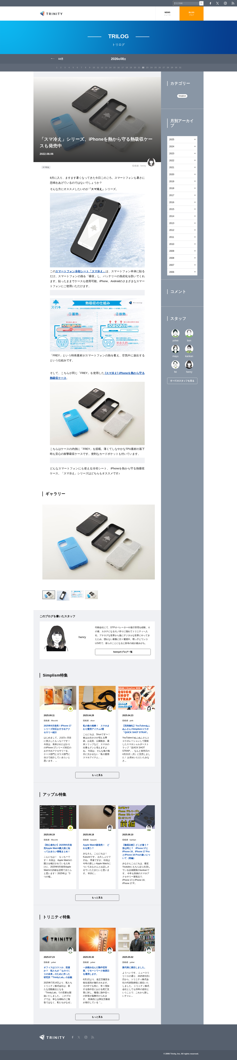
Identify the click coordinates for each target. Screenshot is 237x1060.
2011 (171, 237)
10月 (60, 58)
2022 (171, 160)
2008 (171, 258)
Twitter (217, 3)
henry (143, 166)
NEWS (167, 13)
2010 (171, 244)
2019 (171, 181)
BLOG (191, 13)
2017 (171, 195)
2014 (171, 216)
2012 (171, 230)
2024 (171, 146)
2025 (171, 139)
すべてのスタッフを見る (182, 381)
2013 (171, 223)
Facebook (210, 3)
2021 (171, 167)
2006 (171, 272)
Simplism (182, 96)
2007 (171, 265)
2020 (171, 174)
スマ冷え (46, 167)
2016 (171, 202)
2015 (171, 209)
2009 (171, 251)
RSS (233, 3)
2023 (171, 153)
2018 (171, 188)
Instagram (225, 3)
